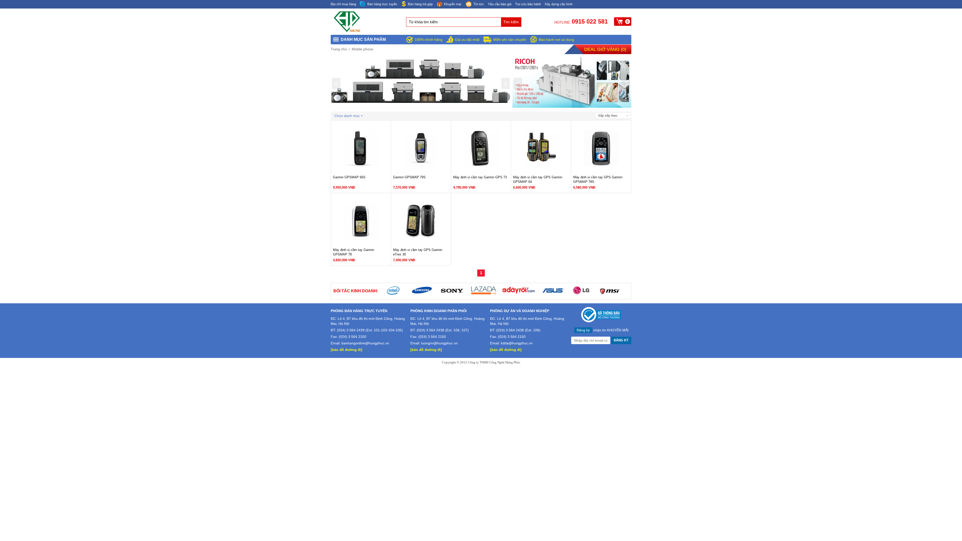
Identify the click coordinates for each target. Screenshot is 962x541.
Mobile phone (362, 49)
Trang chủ (339, 49)
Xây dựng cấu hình (558, 4)
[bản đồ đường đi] (346, 350)
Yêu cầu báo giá (499, 4)
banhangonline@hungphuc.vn (365, 343)
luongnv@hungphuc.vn (439, 343)
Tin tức (478, 4)
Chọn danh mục (347, 116)
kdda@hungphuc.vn (517, 343)
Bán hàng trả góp (420, 4)
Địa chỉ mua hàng (343, 4)
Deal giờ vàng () (605, 49)
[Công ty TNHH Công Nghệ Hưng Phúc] (347, 31)
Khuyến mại (452, 4)
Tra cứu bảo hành (528, 4)
